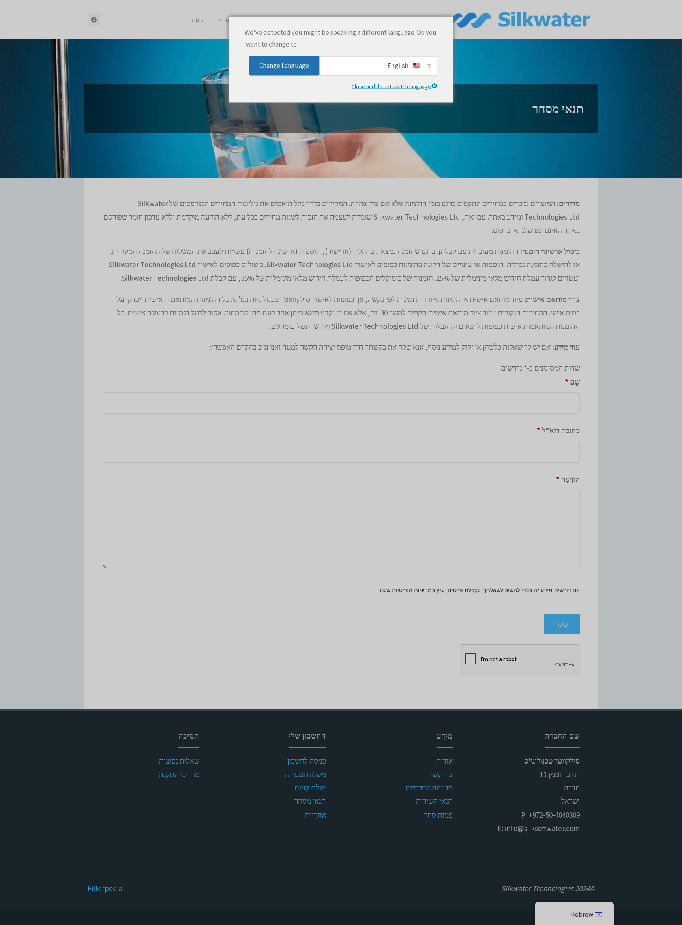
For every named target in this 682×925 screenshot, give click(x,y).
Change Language (284, 65)
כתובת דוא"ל (558, 430)
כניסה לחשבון (306, 761)
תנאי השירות (434, 801)
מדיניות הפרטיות (429, 787)
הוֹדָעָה (568, 479)
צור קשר (441, 774)
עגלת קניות (310, 787)
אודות (444, 761)
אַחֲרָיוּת (315, 815)
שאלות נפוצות (179, 761)
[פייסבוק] (94, 19)
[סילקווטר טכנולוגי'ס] (520, 19)
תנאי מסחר (310, 801)
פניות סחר (438, 815)
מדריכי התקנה (179, 774)
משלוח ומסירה (305, 774)
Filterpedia (105, 888)
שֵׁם (572, 382)
